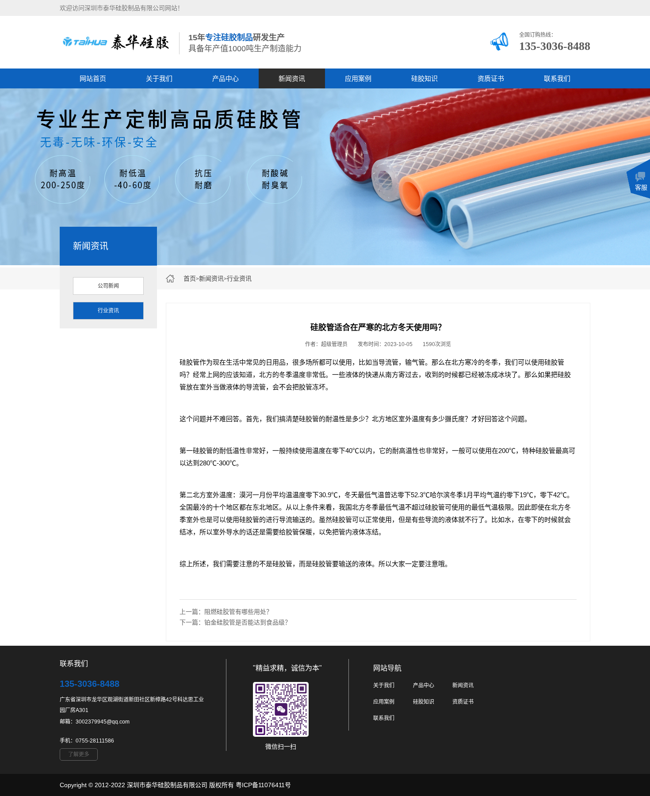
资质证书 (491, 78)
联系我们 (557, 78)
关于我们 (159, 78)
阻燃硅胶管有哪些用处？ (238, 611)
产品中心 (225, 78)
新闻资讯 (292, 78)
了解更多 (78, 754)
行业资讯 (239, 278)
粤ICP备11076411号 (263, 784)
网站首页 (93, 78)
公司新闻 (108, 286)
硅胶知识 (424, 78)
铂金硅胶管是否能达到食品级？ (247, 622)
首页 (190, 278)
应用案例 (358, 78)
